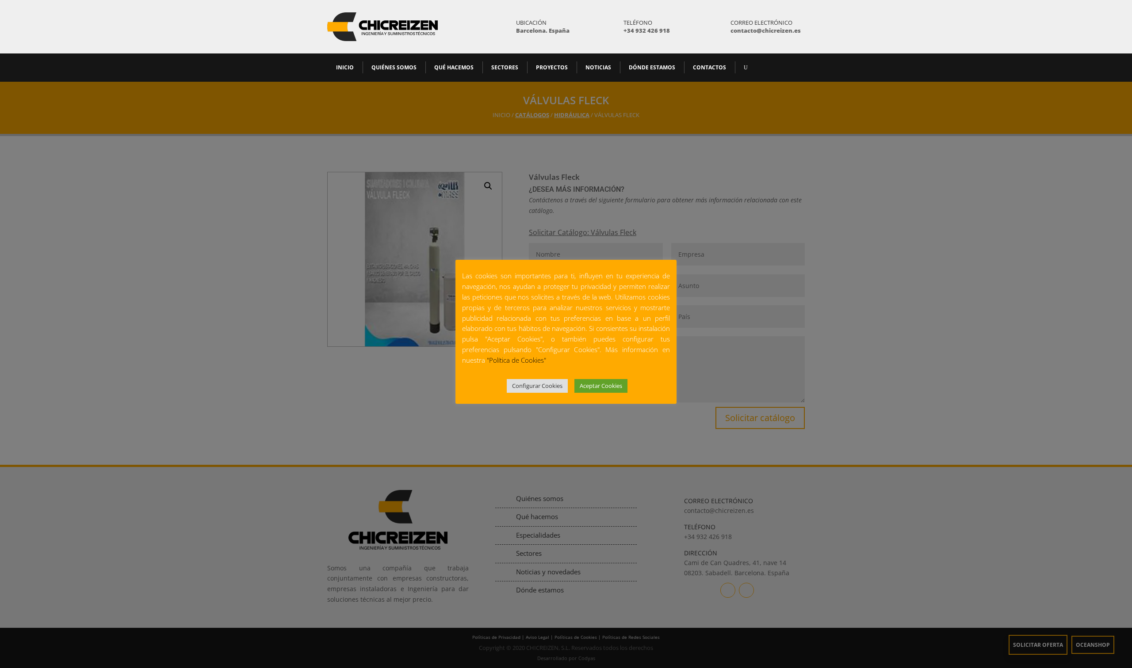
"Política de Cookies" (516, 360)
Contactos (709, 67)
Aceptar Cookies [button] (601, 386)
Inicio (345, 67)
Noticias (598, 67)
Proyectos (552, 67)
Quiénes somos (394, 67)
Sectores (504, 67)
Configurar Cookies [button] (537, 386)
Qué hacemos (454, 67)
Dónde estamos (652, 67)
